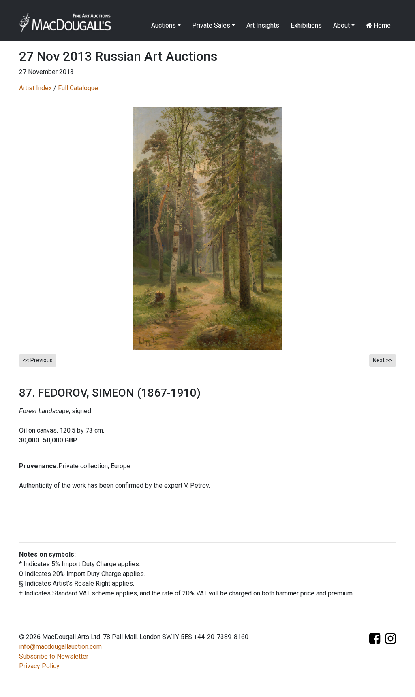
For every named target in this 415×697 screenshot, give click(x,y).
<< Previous (38, 360)
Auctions (163, 25)
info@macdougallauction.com (60, 646)
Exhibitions (306, 25)
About (341, 25)
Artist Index (35, 88)
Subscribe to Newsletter (53, 656)
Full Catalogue (78, 88)
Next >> (382, 360)
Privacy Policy (39, 666)
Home (381, 25)
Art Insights (262, 25)
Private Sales (211, 25)
